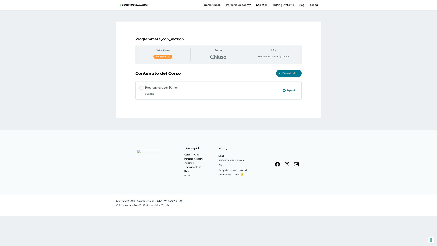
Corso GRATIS (212, 5)
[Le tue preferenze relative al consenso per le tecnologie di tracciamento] (431, 240)
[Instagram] (287, 164)
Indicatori (261, 5)
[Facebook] (277, 164)
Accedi (314, 5)
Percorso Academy (238, 5)
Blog (302, 5)
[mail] (296, 164)
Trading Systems (283, 5)
